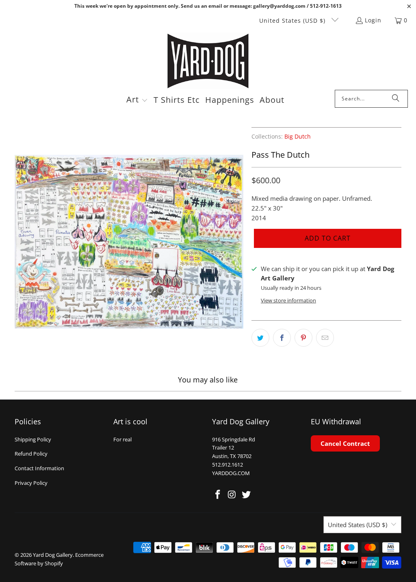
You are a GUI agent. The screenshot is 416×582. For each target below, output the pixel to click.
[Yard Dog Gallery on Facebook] (218, 494)
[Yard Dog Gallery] (208, 61)
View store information (288, 300)
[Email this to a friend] (325, 338)
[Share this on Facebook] (282, 338)
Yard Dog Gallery (53, 554)
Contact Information (39, 468)
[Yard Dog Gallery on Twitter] (246, 494)
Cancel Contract (345, 443)
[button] (137, 100)
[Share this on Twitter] (260, 338)
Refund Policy (31, 453)
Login (373, 20)
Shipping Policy (33, 439)
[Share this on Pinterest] (303, 338)
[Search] (396, 99)
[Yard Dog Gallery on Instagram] (232, 494)
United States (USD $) (293, 20)
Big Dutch (297, 136)
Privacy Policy (31, 482)
